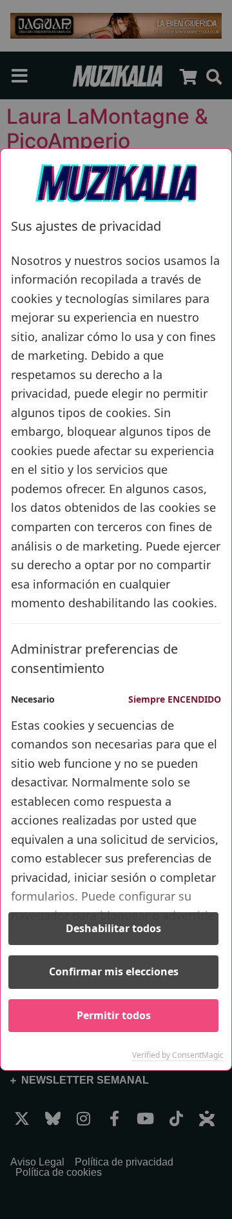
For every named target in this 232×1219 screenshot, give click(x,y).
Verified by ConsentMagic (178, 1055)
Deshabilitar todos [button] (113, 928)
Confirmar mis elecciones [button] (114, 971)
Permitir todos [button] (114, 1015)
